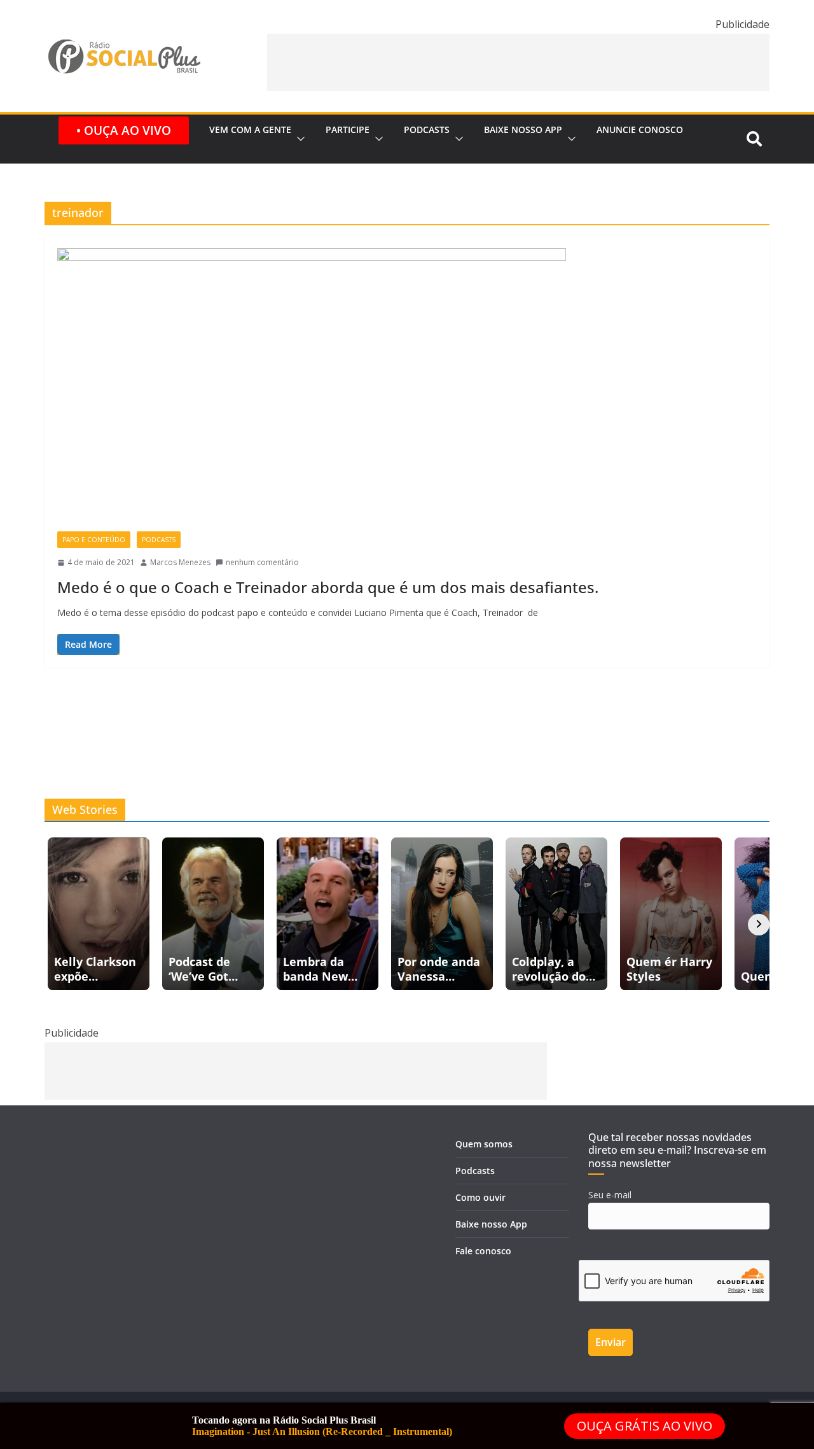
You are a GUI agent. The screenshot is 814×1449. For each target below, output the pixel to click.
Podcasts (427, 129)
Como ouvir (480, 1197)
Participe (347, 129)
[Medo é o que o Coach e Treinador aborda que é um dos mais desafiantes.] (407, 389)
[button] (298, 139)
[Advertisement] (518, 62)
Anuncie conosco (640, 129)
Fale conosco (483, 1251)
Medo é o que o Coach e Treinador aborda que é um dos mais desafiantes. (327, 587)
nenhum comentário (262, 562)
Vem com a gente (250, 129)
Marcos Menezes (180, 562)
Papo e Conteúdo (93, 539)
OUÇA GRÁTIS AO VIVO (644, 1425)
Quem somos (484, 1144)
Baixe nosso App (523, 129)
